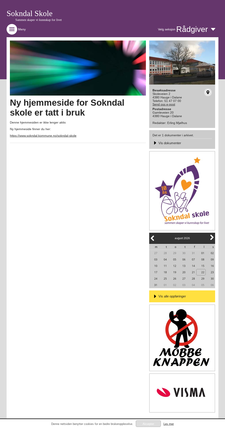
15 (202, 266)
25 (165, 278)
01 (202, 253)
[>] (211, 240)
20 (183, 272)
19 (174, 272)
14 (193, 266)
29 (174, 253)
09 (212, 259)
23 (212, 272)
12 (174, 266)
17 (155, 272)
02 (212, 253)
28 (165, 253)
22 (202, 272)
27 (155, 253)
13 (183, 266)
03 (155, 259)
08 (202, 259)
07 (193, 259)
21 (193, 272)
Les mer (168, 424)
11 (165, 266)
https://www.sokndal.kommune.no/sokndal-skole (43, 135)
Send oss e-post (163, 104)
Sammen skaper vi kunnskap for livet (38, 20)
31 (193, 253)
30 (183, 253)
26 (174, 278)
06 (183, 259)
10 (155, 266)
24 (155, 278)
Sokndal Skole (30, 13)
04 (165, 259)
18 (165, 272)
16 (212, 266)
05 (174, 259)
